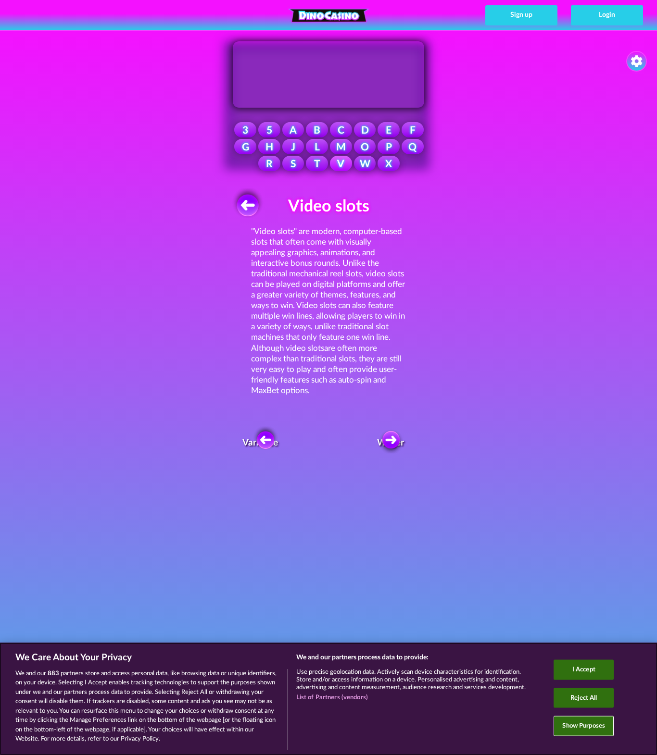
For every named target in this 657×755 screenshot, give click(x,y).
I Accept (583, 670)
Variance (262, 442)
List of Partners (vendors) (332, 697)
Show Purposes (583, 726)
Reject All (583, 697)
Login (607, 15)
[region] (328, 699)
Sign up (521, 15)
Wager (391, 442)
